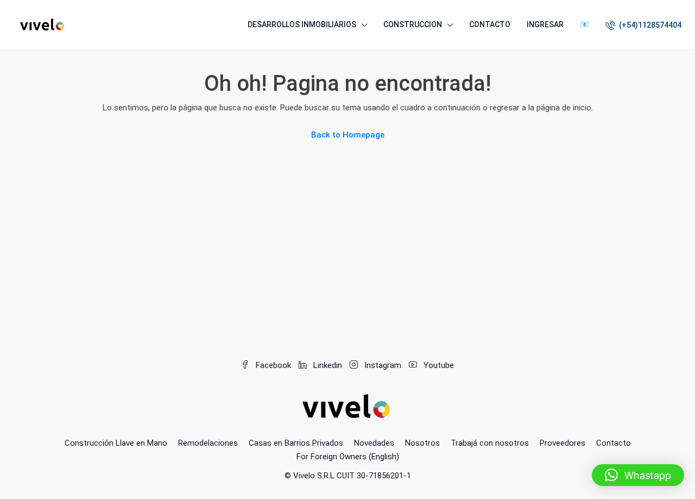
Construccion (412, 24)
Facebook (273, 365)
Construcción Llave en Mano (116, 443)
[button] (638, 475)
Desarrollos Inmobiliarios (302, 24)
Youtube (437, 365)
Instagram (382, 365)
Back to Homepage (347, 135)
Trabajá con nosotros (490, 443)
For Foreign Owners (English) (347, 456)
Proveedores (562, 443)
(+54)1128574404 (649, 25)
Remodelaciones (208, 443)
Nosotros (422, 443)
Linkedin (327, 365)
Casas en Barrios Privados (296, 443)
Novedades (374, 443)
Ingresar (545, 24)
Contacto (489, 24)
